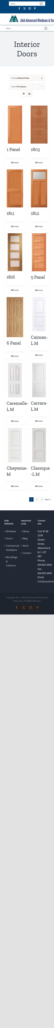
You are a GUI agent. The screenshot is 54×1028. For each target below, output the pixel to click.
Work (26, 545)
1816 (11, 277)
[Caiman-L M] (39, 314)
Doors (9, 538)
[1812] (39, 188)
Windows (10, 531)
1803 (35, 149)
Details (16, 162)
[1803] (39, 125)
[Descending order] (42, 78)
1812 (35, 213)
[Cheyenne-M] (14, 445)
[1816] (14, 252)
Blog (25, 538)
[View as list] (29, 94)
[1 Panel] (14, 125)
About (26, 531)
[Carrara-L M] (39, 380)
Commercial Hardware (10, 548)
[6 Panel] (14, 317)
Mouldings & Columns (10, 561)
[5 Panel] (39, 252)
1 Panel (13, 149)
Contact (27, 553)
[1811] (14, 188)
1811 (10, 213)
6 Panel (14, 343)
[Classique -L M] (39, 445)
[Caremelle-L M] (14, 380)
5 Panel (38, 277)
